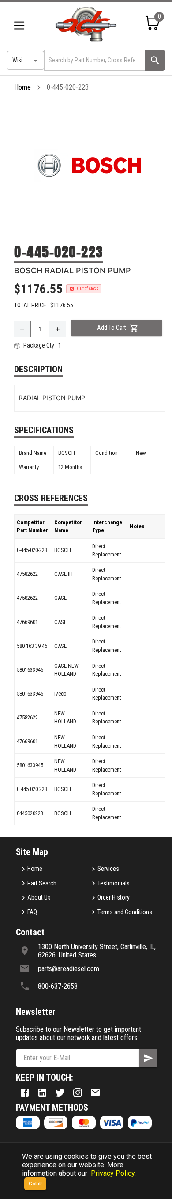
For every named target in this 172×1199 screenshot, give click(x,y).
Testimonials (113, 883)
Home (22, 87)
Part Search (41, 883)
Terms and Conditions (124, 911)
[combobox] (94, 60)
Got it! (35, 1184)
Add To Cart (111, 327)
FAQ (32, 911)
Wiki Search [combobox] (26, 60)
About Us (39, 897)
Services (108, 868)
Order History (113, 897)
